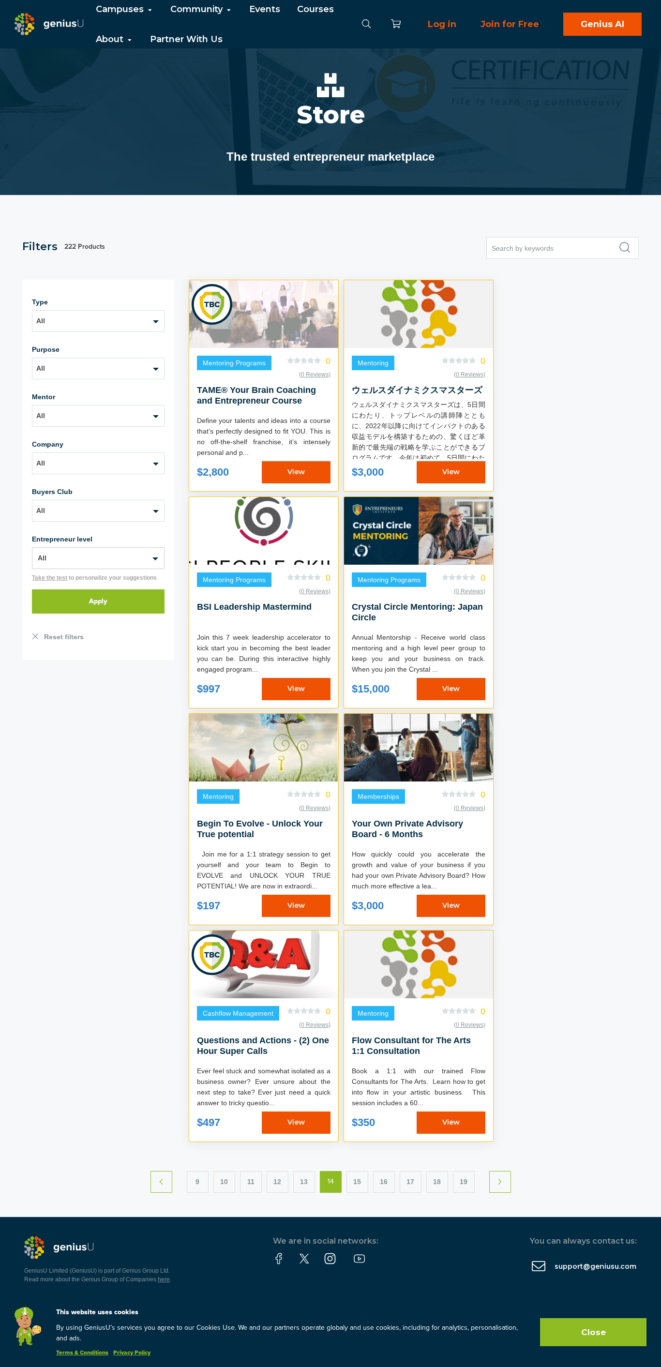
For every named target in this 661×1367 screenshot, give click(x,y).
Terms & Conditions (82, 1353)
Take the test (49, 577)
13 (304, 1182)
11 (251, 1182)
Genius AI (602, 24)
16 (384, 1182)
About (111, 39)
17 (410, 1182)
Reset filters (64, 637)
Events (264, 9)
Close (593, 1332)
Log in (442, 24)
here (164, 1279)
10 (224, 1182)
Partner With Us (186, 39)
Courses (315, 9)
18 (437, 1182)
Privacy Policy (131, 1353)
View (296, 471)
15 (357, 1182)
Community (197, 9)
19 (463, 1182)
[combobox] (98, 321)
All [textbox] (40, 321)
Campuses (121, 9)
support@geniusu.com (595, 1266)
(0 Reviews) (314, 374)
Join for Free (510, 24)
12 (277, 1182)
